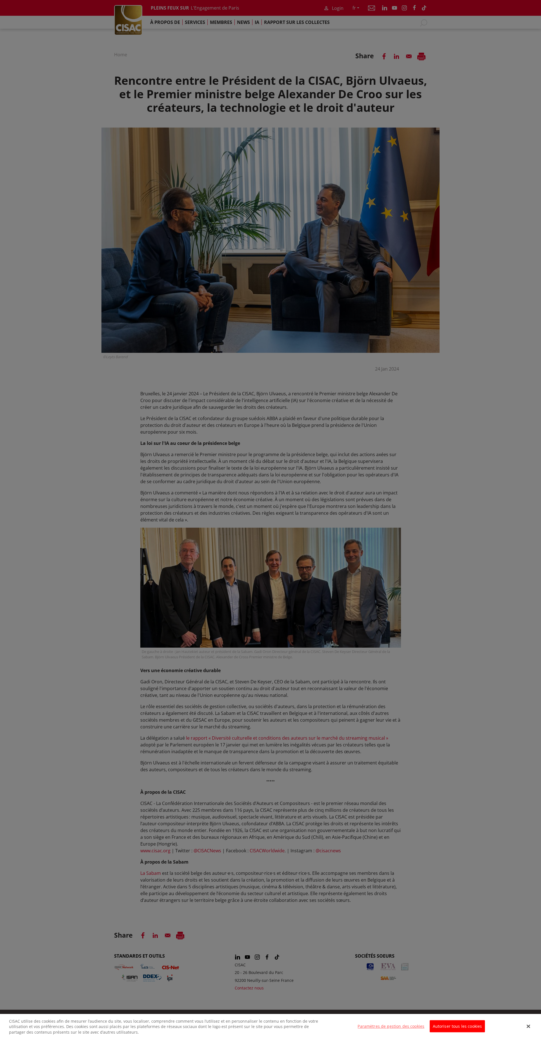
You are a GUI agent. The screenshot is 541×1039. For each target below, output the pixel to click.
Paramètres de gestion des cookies (391, 1026)
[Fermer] (528, 1026)
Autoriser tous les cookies (457, 1026)
